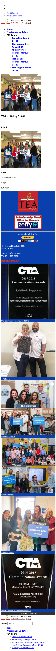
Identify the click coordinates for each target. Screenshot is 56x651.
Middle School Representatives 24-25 (20, 53)
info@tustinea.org (14, 16)
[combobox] (20, 623)
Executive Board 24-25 (22, 636)
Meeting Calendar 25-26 (23, 647)
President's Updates (17, 32)
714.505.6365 (12, 13)
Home (10, 29)
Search (4, 623)
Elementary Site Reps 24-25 (20, 45)
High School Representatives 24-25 (20, 61)
